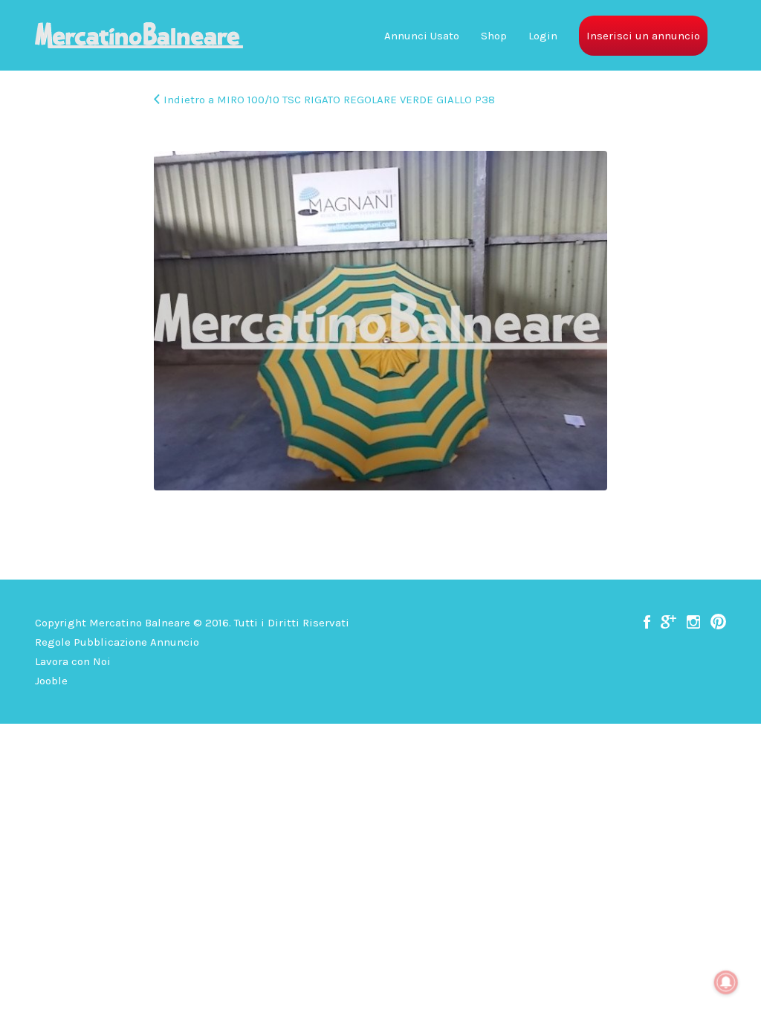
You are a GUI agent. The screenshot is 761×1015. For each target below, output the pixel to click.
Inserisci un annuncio (643, 35)
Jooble (51, 680)
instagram (693, 622)
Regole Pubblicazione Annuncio (117, 642)
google (668, 622)
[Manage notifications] (726, 982)
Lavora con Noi (73, 661)
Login (542, 35)
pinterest (718, 622)
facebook (647, 622)
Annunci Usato (421, 35)
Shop (494, 35)
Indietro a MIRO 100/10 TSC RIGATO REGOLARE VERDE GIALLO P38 (329, 99)
